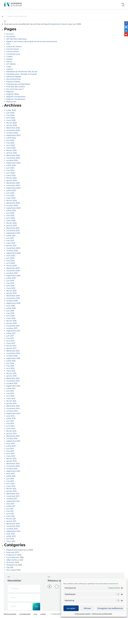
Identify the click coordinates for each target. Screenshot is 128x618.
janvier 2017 (11, 348)
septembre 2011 (13, 501)
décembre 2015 (13, 378)
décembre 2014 (13, 406)
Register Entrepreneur (16, 96)
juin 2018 (10, 311)
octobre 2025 (12, 133)
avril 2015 (10, 396)
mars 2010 (10, 541)
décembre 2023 (13, 183)
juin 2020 (10, 258)
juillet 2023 (11, 190)
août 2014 (10, 416)
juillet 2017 (11, 333)
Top (8, 567)
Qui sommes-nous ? (15, 89)
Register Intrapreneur (15, 99)
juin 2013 (10, 448)
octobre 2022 (12, 205)
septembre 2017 (13, 331)
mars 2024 (11, 175)
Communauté (12, 49)
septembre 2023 (13, 188)
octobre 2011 (11, 498)
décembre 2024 (13, 155)
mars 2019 (10, 288)
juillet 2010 (11, 536)
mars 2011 (10, 516)
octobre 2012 (12, 468)
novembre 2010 (13, 526)
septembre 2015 (13, 386)
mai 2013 (10, 451)
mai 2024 (10, 170)
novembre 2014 (13, 408)
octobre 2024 (12, 160)
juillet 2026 (11, 110)
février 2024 (11, 178)
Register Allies (12, 94)
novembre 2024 (13, 158)
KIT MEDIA (11, 64)
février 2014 (11, 431)
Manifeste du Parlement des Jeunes (21, 71)
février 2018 (11, 321)
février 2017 (11, 346)
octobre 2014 (12, 411)
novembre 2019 (13, 270)
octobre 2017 (12, 328)
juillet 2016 (11, 361)
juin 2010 (10, 539)
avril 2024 (10, 173)
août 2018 (10, 306)
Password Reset (13, 81)
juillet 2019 (11, 278)
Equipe (9, 59)
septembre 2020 (13, 253)
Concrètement (12, 557)
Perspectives (12, 565)
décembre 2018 (13, 296)
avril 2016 (10, 368)
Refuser (87, 608)
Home (9, 61)
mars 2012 (10, 486)
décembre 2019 (13, 268)
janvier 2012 (11, 491)
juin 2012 (10, 478)
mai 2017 (10, 338)
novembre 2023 (13, 185)
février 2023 (11, 200)
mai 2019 (10, 283)
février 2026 (11, 123)
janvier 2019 (11, 293)
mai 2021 (10, 240)
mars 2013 (10, 456)
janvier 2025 (11, 153)
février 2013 (11, 458)
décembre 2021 (13, 228)
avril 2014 (10, 426)
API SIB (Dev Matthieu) (16, 39)
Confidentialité (24, 614)
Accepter (71, 608)
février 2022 (11, 223)
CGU (8, 44)
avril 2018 (10, 316)
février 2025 (11, 150)
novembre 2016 (13, 353)
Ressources (11, 101)
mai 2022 (10, 215)
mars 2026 (11, 120)
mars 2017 (10, 343)
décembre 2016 (13, 351)
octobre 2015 (12, 383)
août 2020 (10, 255)
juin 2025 (10, 140)
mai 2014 (10, 423)
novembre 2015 (13, 381)
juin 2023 (10, 193)
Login (8, 66)
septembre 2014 (13, 413)
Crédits (9, 56)
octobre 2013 (12, 438)
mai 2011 (10, 511)
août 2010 (10, 534)
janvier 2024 (11, 180)
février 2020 (11, 265)
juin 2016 (10, 363)
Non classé (11, 570)
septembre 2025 (13, 135)
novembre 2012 (13, 466)
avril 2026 (10, 118)
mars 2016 (10, 371)
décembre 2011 (12, 493)
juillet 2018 (11, 308)
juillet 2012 (11, 476)
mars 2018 (10, 318)
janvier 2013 (11, 461)
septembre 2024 (13, 163)
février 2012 (11, 488)
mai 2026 (10, 115)
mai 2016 (10, 366)
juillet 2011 (10, 506)
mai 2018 (10, 313)
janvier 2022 (11, 225)
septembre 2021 (13, 233)
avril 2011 (10, 514)
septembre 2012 (13, 471)
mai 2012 (10, 481)
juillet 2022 (11, 210)
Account (10, 34)
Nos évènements (13, 79)
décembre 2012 (13, 463)
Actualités (10, 36)
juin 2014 (10, 421)
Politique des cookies (82, 614)
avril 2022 (10, 218)
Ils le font (10, 562)
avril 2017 (10, 341)
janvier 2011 (11, 521)
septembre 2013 (13, 441)
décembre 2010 (13, 524)
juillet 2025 (11, 138)
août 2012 (10, 473)
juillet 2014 (11, 418)
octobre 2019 (12, 273)
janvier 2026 (11, 125)
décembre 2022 (13, 203)
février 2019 (11, 291)
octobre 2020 (12, 250)
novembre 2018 (13, 298)
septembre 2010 (13, 531)
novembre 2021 (13, 230)
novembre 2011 (12, 496)
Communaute (12, 51)
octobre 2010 (12, 529)
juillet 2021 (11, 235)
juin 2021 (10, 238)
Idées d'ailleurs (12, 560)
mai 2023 (10, 195)
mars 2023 (11, 198)
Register (10, 91)
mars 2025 (11, 148)
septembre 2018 (13, 303)
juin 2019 (10, 280)
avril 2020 (10, 263)
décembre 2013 (13, 436)
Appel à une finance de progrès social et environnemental (31, 41)
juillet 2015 (11, 388)
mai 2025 (10, 143)
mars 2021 (10, 243)
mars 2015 (10, 398)
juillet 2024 (11, 165)
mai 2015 (10, 393)
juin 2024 (10, 168)
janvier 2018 (11, 323)
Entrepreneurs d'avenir (58, 24)
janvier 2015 (11, 403)
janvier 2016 (11, 376)
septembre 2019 (13, 275)
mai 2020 (10, 260)
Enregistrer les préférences (110, 608)
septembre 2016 (13, 358)
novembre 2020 (13, 248)
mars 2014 (10, 428)
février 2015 (11, 401)
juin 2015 (10, 391)
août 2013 (10, 443)
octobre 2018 (12, 301)
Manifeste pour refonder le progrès (21, 74)
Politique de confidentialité (102, 614)
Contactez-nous (13, 54)
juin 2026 (10, 113)
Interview (10, 552)
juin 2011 (10, 509)
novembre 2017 (13, 326)
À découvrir (11, 555)
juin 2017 (10, 336)
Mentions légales (13, 76)
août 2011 (10, 503)
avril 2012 (10, 483)
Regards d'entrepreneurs (17, 550)
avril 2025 (10, 145)
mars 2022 (11, 220)
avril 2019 (10, 286)
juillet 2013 (11, 446)
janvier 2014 (11, 433)
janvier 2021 (11, 245)
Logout (9, 69)
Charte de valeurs (14, 46)
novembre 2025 (13, 130)
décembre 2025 (13, 128)
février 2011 (11, 519)
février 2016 (11, 373)
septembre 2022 (13, 208)
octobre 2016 (12, 356)
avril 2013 (10, 453)
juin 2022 (10, 213)
